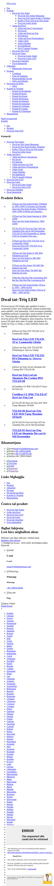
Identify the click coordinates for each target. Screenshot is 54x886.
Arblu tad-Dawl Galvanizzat (30, 28)
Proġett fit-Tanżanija (21, 104)
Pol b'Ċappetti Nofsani (28, 48)
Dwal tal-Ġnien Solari (27, 56)
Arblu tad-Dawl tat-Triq (28, 33)
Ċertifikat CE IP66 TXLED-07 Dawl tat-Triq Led (29, 396)
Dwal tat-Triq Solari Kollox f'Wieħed (34, 18)
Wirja (14, 86)
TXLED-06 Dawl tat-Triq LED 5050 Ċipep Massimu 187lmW (27, 413)
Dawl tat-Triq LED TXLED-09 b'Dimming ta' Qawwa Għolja (28, 358)
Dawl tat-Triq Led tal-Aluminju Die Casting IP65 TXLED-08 (27, 378)
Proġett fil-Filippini (20, 101)
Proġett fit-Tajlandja (20, 106)
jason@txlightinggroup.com (26, 448)
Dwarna (10, 71)
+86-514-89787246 (23, 453)
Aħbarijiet (11, 66)
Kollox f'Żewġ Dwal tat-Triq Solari (33, 21)
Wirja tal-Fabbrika (20, 81)
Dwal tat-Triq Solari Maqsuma (31, 16)
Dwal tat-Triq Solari (21, 13)
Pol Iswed (22, 31)
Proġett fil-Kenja (19, 93)
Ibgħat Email (6, 606)
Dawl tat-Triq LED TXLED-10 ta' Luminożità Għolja (27, 247)
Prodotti (10, 11)
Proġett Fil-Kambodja (21, 91)
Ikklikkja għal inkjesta (10, 540)
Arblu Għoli (23, 41)
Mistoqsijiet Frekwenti (22, 68)
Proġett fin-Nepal (19, 96)
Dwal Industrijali (19, 63)
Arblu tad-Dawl (19, 26)
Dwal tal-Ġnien (19, 53)
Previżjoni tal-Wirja (15, 83)
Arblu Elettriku (24, 43)
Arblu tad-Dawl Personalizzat (31, 38)
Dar (8, 8)
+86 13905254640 (23, 451)
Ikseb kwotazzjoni (9, 118)
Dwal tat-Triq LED (20, 51)
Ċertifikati (16, 73)
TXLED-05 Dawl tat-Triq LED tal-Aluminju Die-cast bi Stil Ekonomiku (29, 433)
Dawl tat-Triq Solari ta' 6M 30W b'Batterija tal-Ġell (26, 259)
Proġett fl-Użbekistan (21, 111)
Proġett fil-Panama (20, 99)
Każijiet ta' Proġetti (15, 88)
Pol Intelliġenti (24, 46)
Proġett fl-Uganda (20, 109)
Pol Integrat (23, 36)
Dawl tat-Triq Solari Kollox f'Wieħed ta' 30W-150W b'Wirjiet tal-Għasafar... (29, 210)
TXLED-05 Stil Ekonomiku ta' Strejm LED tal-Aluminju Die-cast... (29, 234)
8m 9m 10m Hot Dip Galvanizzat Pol (28, 280)
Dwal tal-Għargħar (20, 61)
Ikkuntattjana (12, 114)
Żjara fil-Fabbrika (20, 76)
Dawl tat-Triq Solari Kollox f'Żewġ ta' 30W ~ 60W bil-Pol (29, 291)
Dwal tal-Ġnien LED (27, 58)
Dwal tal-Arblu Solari (27, 23)
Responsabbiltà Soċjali (22, 78)
